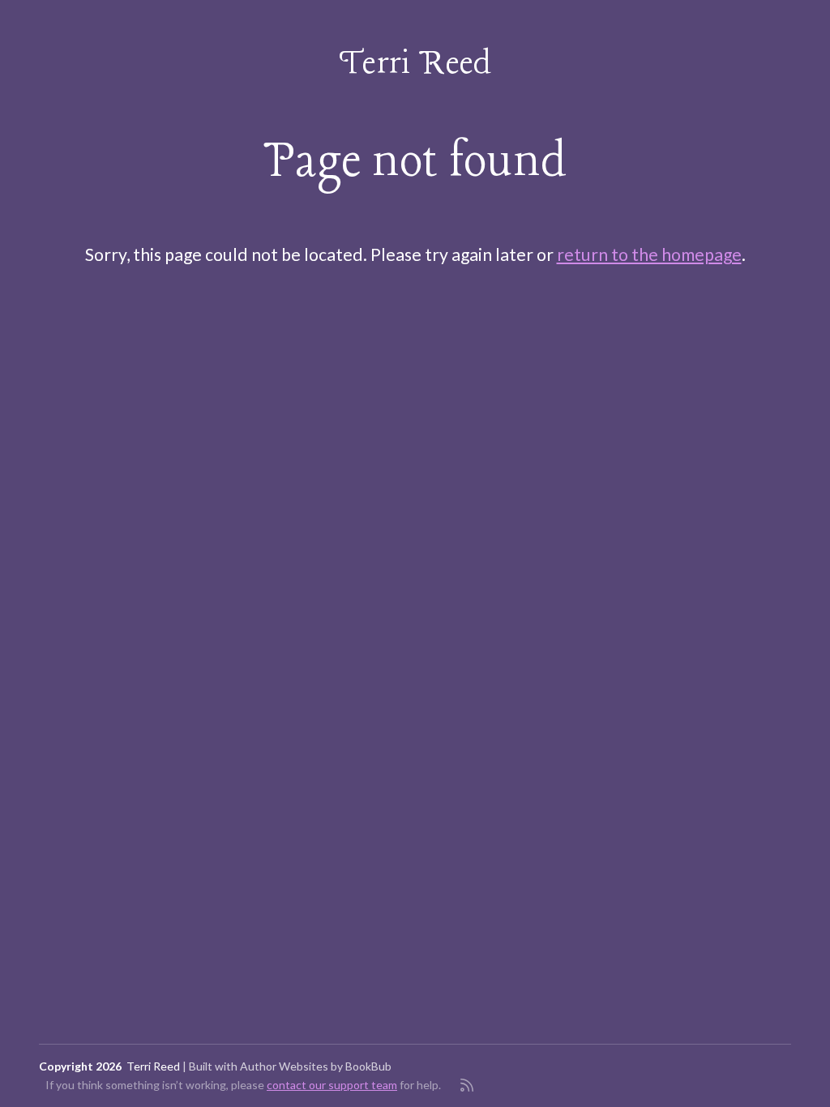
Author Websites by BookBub (315, 1066)
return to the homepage (649, 254)
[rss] (466, 1085)
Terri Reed (415, 64)
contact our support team (332, 1085)
